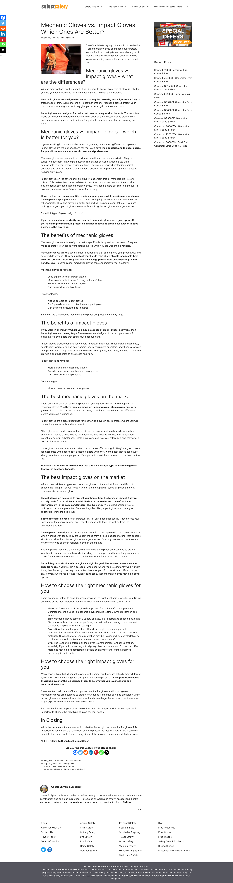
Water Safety (126, 841)
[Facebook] (75, 752)
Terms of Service (50, 841)
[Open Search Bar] (188, 7)
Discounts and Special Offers (168, 6)
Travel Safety (126, 836)
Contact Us (47, 832)
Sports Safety (126, 827)
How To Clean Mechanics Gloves (70, 741)
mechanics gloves (66, 763)
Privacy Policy (48, 836)
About (44, 823)
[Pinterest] (96, 752)
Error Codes (164, 832)
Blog (46, 760)
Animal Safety (87, 823)
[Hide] (1, 55)
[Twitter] (80, 752)
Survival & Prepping (129, 832)
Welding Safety (127, 846)
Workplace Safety (73, 760)
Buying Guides (138, 6)
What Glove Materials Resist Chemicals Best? (64, 769)
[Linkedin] (91, 752)
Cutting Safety (88, 832)
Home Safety (87, 846)
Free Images (165, 836)
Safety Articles (92, 6)
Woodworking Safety (130, 850)
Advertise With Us (51, 827)
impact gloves (50, 763)
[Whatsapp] (101, 752)
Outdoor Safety (88, 850)
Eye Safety (86, 836)
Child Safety (86, 827)
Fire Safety (86, 841)
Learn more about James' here (80, 802)
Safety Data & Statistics (171, 841)
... (139, 807)
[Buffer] (106, 752)
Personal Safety (127, 823)
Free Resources (115, 6)
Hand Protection (56, 760)
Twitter (127, 802)
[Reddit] (85, 752)
